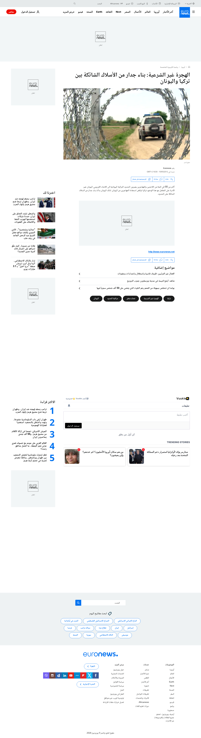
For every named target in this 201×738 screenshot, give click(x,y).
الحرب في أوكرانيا (71, 621)
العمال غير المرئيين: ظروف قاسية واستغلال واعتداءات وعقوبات (146, 273)
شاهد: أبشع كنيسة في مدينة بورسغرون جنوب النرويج (151, 281)
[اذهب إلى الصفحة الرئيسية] (184, 12)
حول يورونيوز (118, 670)
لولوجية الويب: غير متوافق (114, 698)
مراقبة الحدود (112, 298)
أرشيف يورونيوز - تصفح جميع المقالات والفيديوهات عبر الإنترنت (164, 718)
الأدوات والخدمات (142, 698)
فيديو (80, 11)
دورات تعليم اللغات (142, 706)
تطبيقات (146, 690)
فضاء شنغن (131, 298)
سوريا (89, 635)
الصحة (90, 11)
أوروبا (156, 11)
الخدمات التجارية (117, 674)
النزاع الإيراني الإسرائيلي (127, 621)
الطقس (146, 678)
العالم (147, 11)
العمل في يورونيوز (117, 694)
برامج (172, 706)
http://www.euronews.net (161, 252)
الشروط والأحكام (118, 678)
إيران (117, 628)
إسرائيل (130, 628)
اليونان (96, 298)
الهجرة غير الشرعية (151, 298)
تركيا (169, 298)
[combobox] (89, 3)
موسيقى (125, 635)
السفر (127, 11)
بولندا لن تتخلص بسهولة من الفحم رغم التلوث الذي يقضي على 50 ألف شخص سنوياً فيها (136, 288)
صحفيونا (170, 710)
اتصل (122, 690)
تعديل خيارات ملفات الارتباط (113, 702)
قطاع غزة (102, 628)
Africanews (144, 702)
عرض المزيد (119, 665)
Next (118, 11)
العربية (189, 3)
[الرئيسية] (189, 67)
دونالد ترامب (85, 628)
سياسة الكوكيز (118, 682)
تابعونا (146, 686)
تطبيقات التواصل (142, 694)
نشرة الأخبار (144, 674)
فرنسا (70, 628)
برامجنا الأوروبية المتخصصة (169, 67)
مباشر (11, 11)
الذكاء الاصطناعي (106, 635)
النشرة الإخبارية (89, 684)
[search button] (74, 3)
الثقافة (109, 11)
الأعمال (137, 11)
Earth (99, 11)
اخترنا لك (49, 193)
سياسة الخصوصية (117, 686)
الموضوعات (169, 665)
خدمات (146, 665)
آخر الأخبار (168, 11)
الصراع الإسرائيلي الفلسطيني (98, 621)
